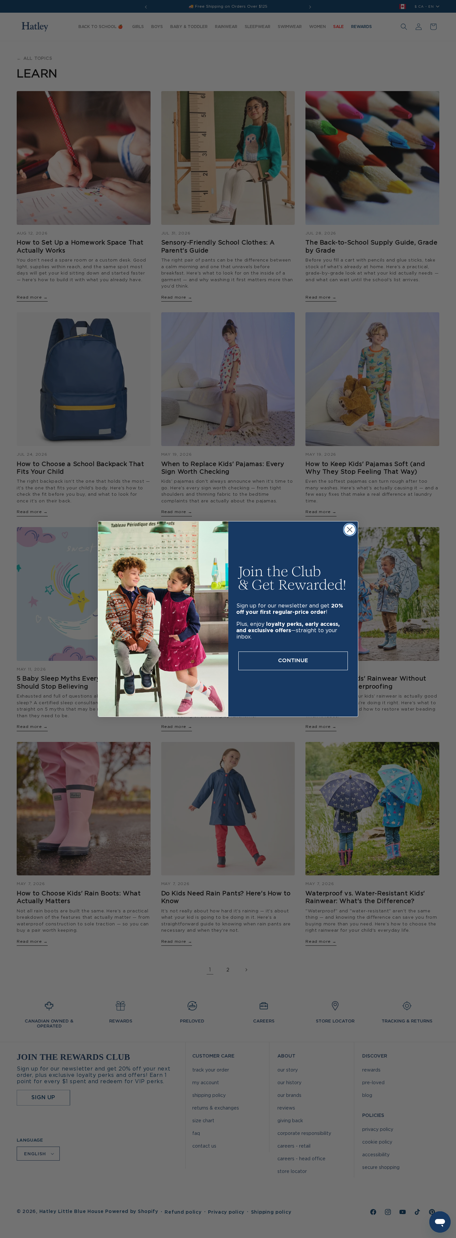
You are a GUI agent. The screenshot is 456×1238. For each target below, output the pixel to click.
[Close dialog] (350, 529)
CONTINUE (293, 660)
